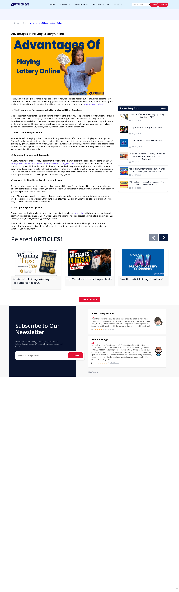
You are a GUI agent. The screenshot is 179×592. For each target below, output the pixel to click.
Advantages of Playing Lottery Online (46, 23)
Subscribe (76, 355)
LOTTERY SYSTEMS (101, 4)
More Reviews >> (94, 372)
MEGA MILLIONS (81, 4)
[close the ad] (177, 588)
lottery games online (93, 104)
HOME (52, 4)
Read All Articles (89, 299)
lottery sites (79, 213)
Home (16, 23)
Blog (25, 23)
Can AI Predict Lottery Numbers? (141, 279)
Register (164, 5)
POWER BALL (65, 4)
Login (155, 5)
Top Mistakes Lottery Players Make (89, 279)
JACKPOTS (118, 4)
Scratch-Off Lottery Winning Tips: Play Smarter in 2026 (34, 281)
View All (163, 108)
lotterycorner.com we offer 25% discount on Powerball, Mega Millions (42, 163)
